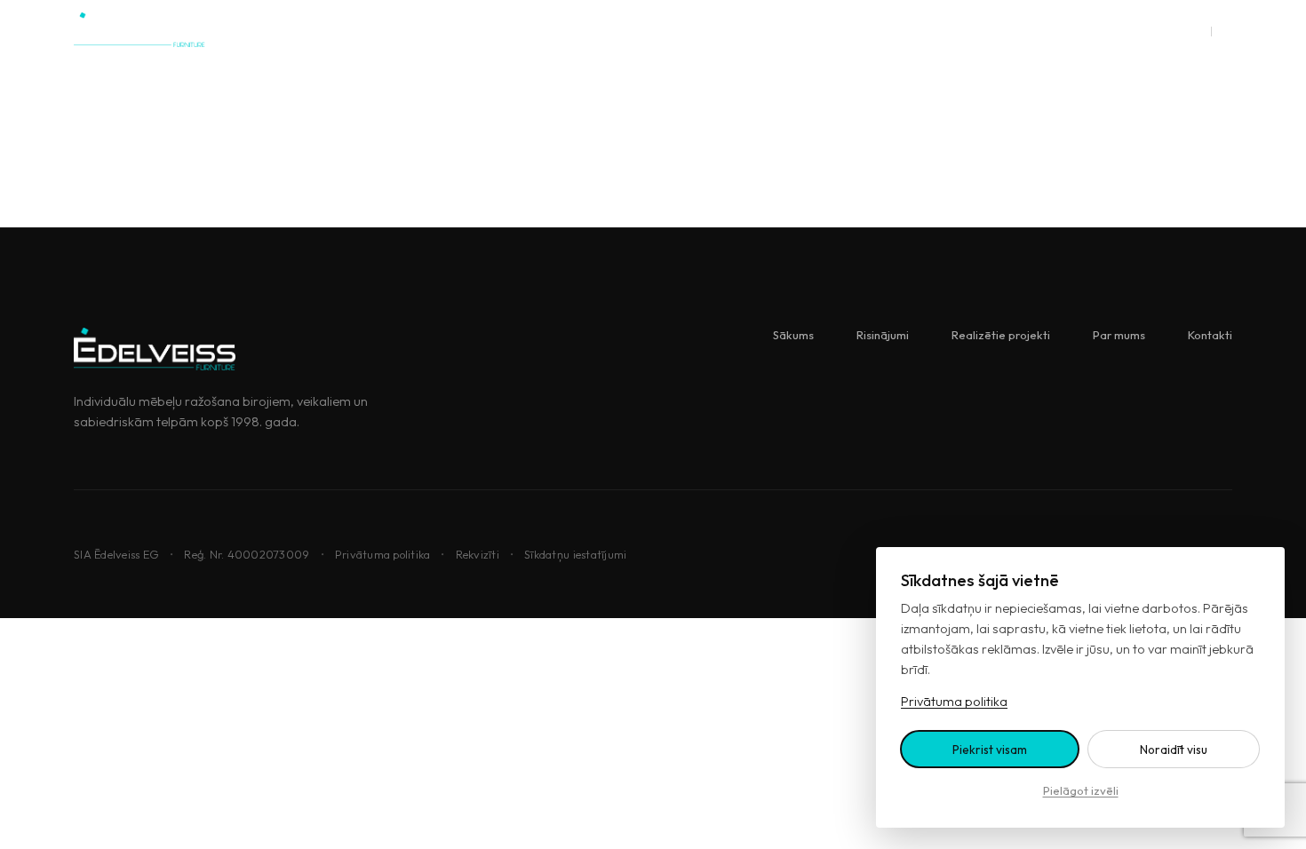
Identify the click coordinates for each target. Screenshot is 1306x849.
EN (1225, 29)
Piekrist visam (989, 750)
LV (1197, 29)
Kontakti (825, 30)
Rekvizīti (477, 554)
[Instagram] (1068, 30)
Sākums (429, 30)
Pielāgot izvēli (1081, 790)
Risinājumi (512, 30)
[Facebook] (1152, 30)
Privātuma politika (383, 554)
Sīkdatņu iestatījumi (575, 554)
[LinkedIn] (1110, 30)
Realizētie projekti (626, 30)
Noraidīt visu (1173, 750)
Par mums (740, 30)
